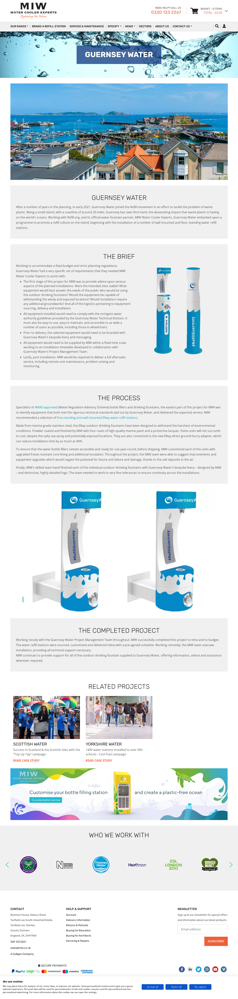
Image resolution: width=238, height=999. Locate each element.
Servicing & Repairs (77, 940)
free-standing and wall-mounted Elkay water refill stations (97, 418)
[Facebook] (182, 969)
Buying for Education (78, 930)
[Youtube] (215, 969)
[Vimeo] (224, 969)
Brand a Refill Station (49, 26)
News (129, 26)
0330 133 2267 (166, 12)
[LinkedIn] (190, 969)
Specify (113, 26)
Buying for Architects (78, 935)
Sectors (145, 26)
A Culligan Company (22, 954)
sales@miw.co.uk (20, 947)
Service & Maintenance (87, 26)
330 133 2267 (18, 941)
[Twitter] (199, 969)
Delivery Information (78, 920)
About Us (162, 26)
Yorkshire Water (104, 744)
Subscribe (216, 941)
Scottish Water (30, 744)
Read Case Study (26, 760)
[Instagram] (207, 969)
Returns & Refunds (77, 925)
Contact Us (181, 26)
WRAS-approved (46, 407)
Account (71, 914)
